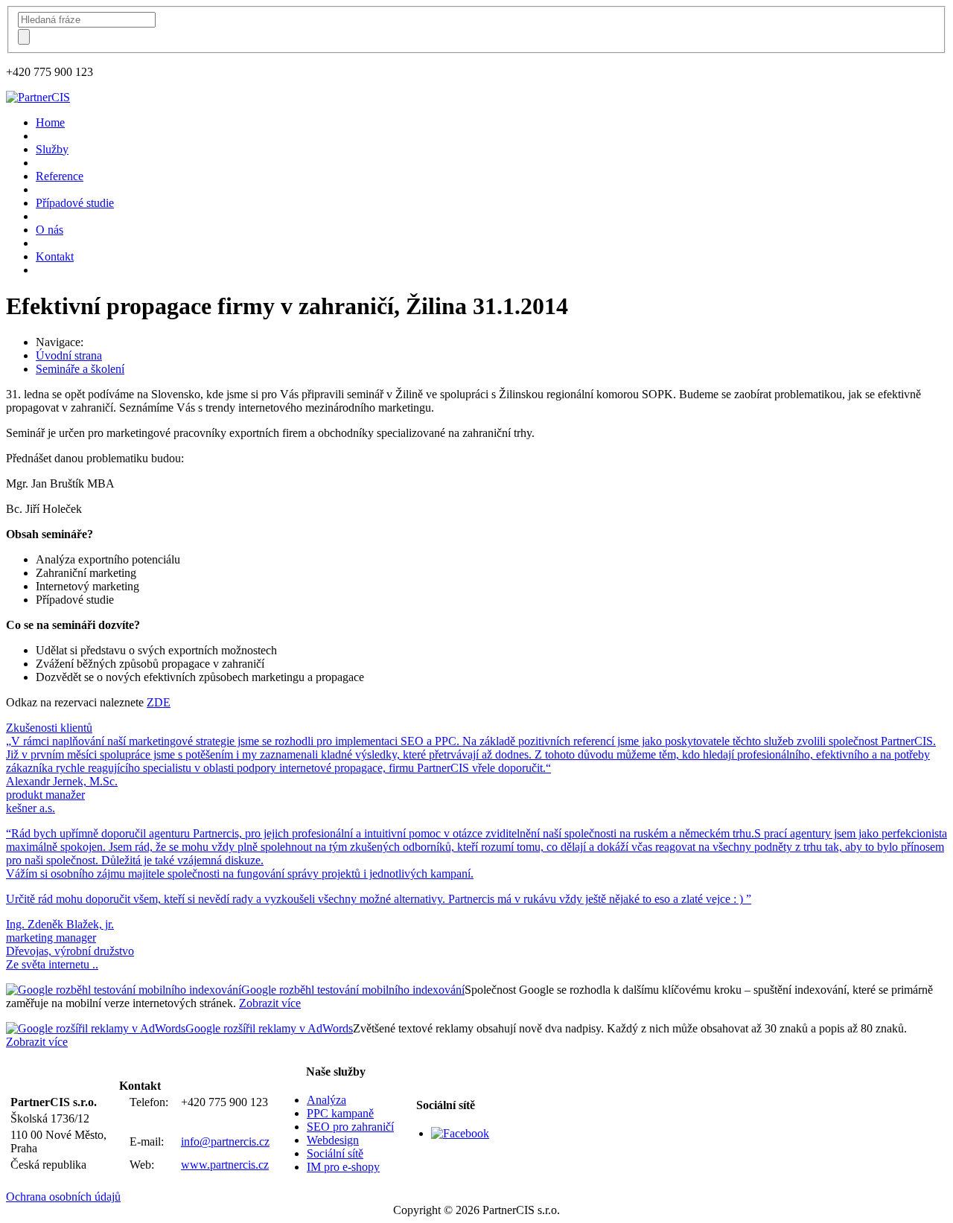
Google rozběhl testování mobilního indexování (353, 989)
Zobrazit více (270, 1003)
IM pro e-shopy (343, 1166)
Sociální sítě (335, 1153)
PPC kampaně (340, 1113)
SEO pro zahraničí (350, 1126)
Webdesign (333, 1140)
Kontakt (55, 256)
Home (50, 122)
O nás (49, 229)
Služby (52, 149)
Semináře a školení (80, 369)
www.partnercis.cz (225, 1164)
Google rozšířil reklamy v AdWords (269, 1028)
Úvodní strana (69, 355)
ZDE (158, 702)
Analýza (326, 1099)
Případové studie (75, 203)
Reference (59, 176)
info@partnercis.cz (225, 1141)
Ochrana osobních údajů (63, 1196)
